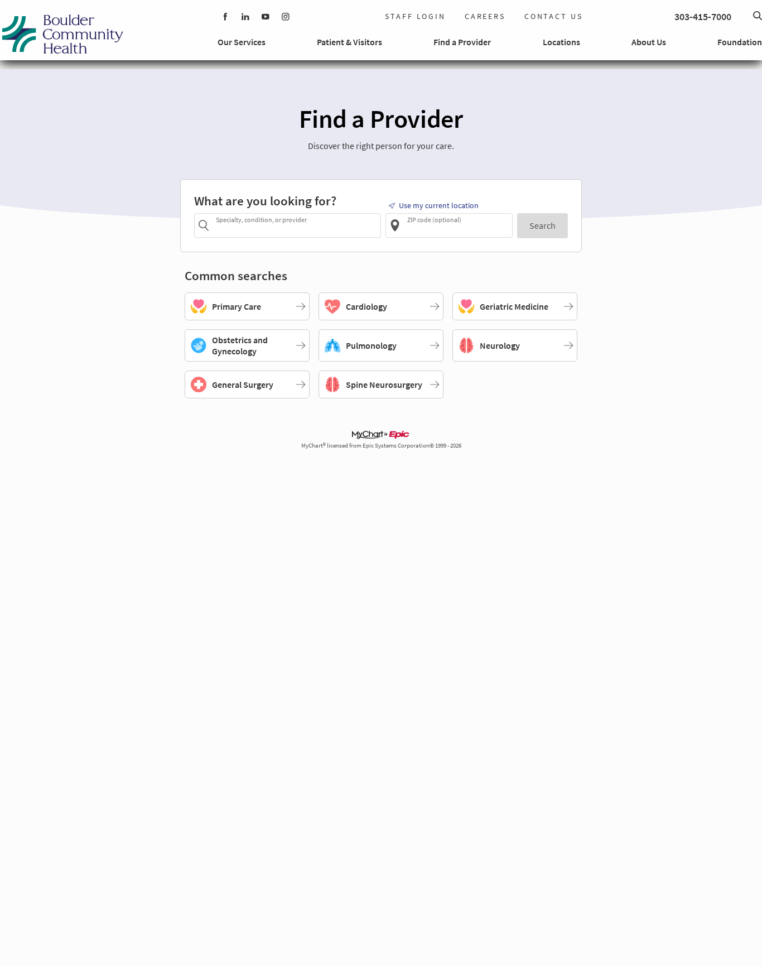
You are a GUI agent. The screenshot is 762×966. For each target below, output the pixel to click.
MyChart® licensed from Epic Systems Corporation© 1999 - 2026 (381, 445)
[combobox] (296, 225)
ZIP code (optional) (434, 219)
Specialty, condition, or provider (261, 219)
